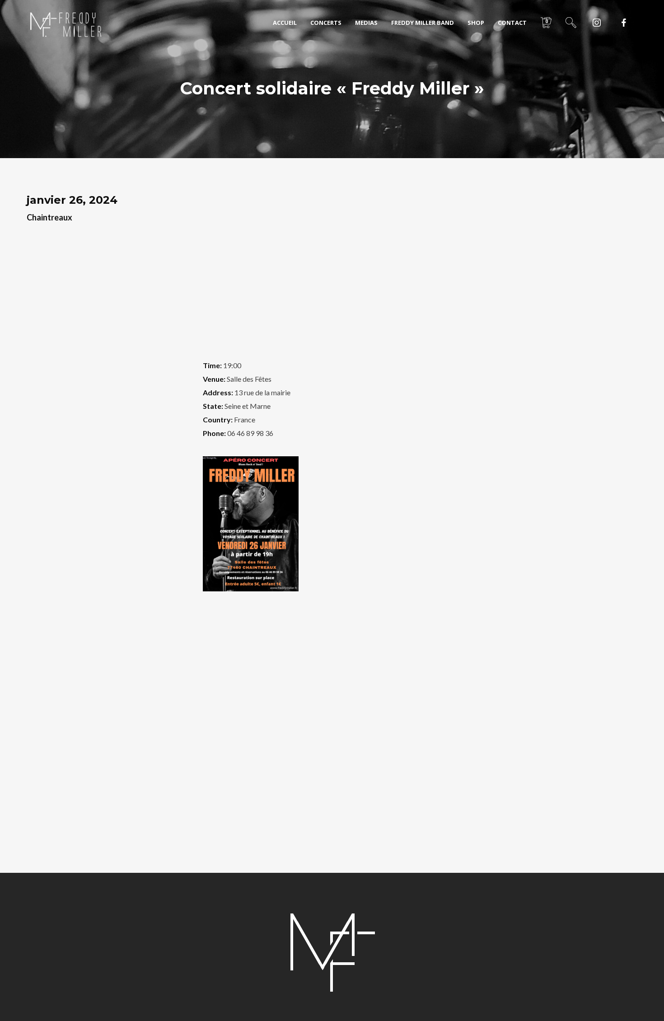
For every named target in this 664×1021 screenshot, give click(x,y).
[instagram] (596, 22)
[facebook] (624, 22)
